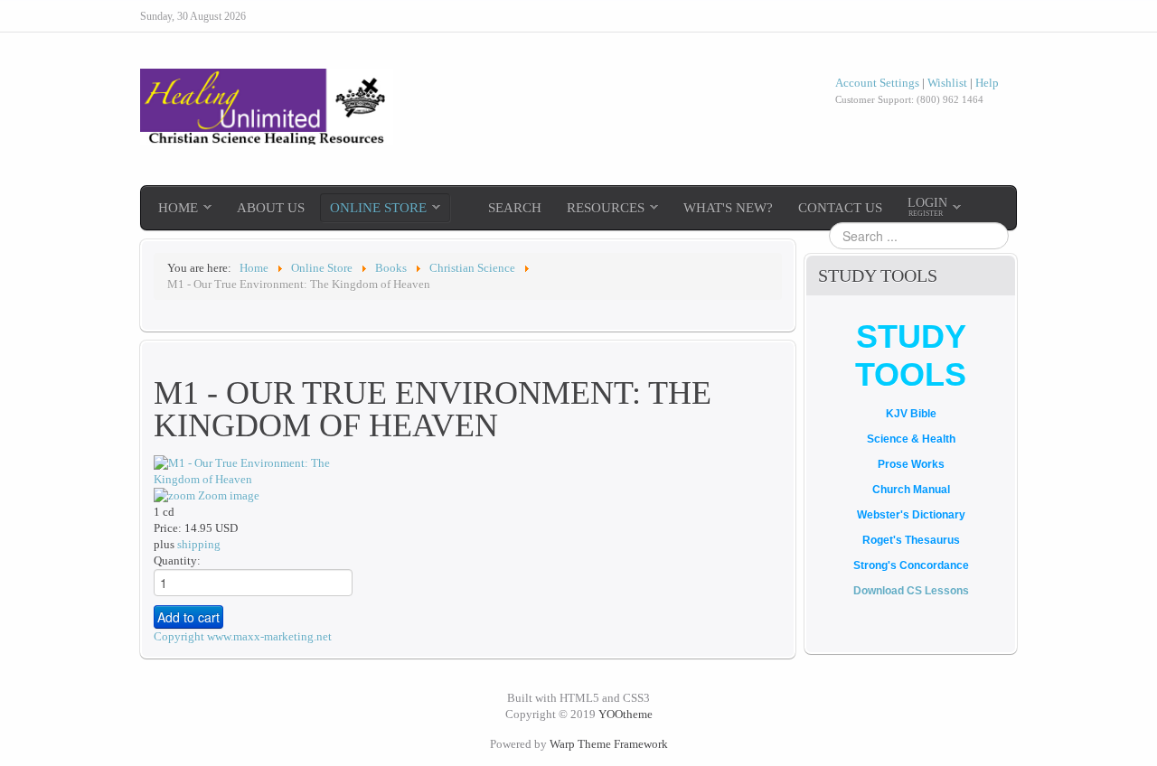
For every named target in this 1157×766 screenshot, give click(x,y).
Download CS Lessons (911, 590)
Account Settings (877, 82)
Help (987, 82)
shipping (199, 544)
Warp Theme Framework (609, 744)
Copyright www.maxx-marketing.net (243, 636)
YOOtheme (625, 714)
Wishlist (947, 82)
